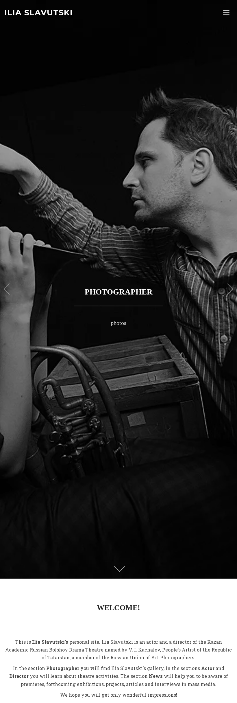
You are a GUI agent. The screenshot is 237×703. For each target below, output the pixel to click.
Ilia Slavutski (38, 12)
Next (230, 289)
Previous (6, 289)
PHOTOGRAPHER (119, 292)
